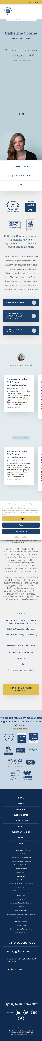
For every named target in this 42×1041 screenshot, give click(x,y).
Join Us (21, 838)
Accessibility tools (32, 2)
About (21, 804)
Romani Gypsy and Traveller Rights (21, 929)
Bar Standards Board (26, 1031)
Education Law (21, 876)
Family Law (21, 887)
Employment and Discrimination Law (21, 880)
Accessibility (8, 1026)
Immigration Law (21, 899)
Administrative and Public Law (21, 850)
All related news (21, 438)
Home (21, 798)
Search (25, 11)
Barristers (21, 809)
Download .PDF (22, 176)
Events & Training (21, 832)
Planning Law (21, 918)
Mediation (21, 907)
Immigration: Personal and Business (21, 903)
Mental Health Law (21, 910)
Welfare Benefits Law (21, 933)
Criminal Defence (21, 872)
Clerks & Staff (21, 815)
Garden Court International (21, 891)
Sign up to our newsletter (21, 1004)
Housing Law (21, 895)
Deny (21, 525)
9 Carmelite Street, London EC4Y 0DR (22, 960)
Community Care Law (21, 865)
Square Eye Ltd (28, 1034)
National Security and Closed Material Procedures (21, 914)
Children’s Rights (21, 854)
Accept (21, 519)
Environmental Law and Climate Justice (21, 883)
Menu (36, 11)
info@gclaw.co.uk (18, 951)
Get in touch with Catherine (21, 689)
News (21, 826)
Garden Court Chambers (7, 11)
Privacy (24, 536)
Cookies (16, 536)
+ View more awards (21, 729)
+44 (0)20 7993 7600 (31, 11)
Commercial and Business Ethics (21, 861)
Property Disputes (21, 921)
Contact (21, 843)
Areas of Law (21, 821)
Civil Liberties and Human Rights (21, 857)
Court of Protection (21, 868)
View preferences (21, 531)
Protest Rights (21, 925)
